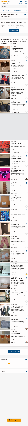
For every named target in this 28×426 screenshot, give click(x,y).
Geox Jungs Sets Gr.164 (17, 75)
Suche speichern (20, 16)
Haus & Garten (5, 10)
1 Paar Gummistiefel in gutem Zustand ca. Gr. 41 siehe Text (17, 306)
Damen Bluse (14, 211)
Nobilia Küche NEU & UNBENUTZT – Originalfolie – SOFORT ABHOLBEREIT (17, 279)
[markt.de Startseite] (5, 1)
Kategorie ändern (14, 364)
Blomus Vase (14, 184)
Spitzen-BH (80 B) (15, 102)
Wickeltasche (14, 319)
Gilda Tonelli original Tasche (16, 62)
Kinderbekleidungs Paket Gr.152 (17, 49)
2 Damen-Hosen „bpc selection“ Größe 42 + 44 (17, 157)
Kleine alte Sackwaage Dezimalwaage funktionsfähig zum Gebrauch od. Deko (17, 293)
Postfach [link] (21, 3)
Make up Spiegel (15, 251)
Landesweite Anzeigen (14, 351)
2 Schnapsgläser (15, 333)
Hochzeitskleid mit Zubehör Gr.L (17, 89)
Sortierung (25, 16)
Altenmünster (17, 10)
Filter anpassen (15, 420)
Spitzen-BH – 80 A (16, 143)
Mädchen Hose (15, 238)
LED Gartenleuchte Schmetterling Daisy (16, 198)
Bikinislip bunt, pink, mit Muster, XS (17, 171)
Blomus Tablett (15, 224)
